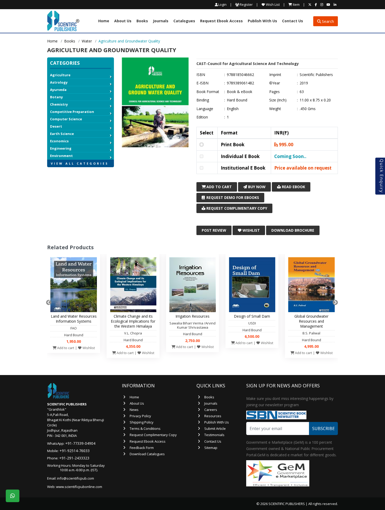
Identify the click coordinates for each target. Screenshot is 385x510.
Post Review (214, 230)
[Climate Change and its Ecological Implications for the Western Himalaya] (133, 286)
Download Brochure (292, 230)
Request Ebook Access (221, 21)
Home (103, 21)
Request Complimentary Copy (236, 208)
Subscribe (323, 428)
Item (296, 4)
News (134, 409)
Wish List (272, 4)
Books (142, 21)
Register (246, 4)
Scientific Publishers (316, 75)
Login (222, 5)
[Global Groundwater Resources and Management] (311, 286)
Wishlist (250, 230)
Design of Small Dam (252, 316)
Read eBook (293, 186)
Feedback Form (142, 447)
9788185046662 (240, 75)
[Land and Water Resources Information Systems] (73, 286)
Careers (210, 409)
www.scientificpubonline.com (79, 486)
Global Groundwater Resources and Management (311, 321)
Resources (212, 416)
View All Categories (80, 163)
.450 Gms (308, 109)
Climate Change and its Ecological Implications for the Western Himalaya (133, 321)
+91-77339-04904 (80, 443)
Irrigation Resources (192, 316)
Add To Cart (218, 186)
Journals (160, 21)
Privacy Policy (140, 416)
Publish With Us (262, 21)
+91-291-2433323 (74, 457)
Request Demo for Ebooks (232, 197)
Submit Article (215, 428)
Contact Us (292, 21)
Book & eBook (239, 92)
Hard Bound (237, 100)
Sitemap (210, 447)
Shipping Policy (141, 422)
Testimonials (214, 434)
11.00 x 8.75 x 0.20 (315, 100)
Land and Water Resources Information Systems (74, 319)
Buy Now (256, 186)
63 (302, 92)
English (233, 109)
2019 (304, 83)
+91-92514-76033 (74, 450)
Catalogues (184, 21)
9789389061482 (240, 83)
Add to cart (65, 347)
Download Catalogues (147, 454)
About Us (122, 21)
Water (87, 41)
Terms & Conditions (145, 428)
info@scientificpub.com (75, 478)
